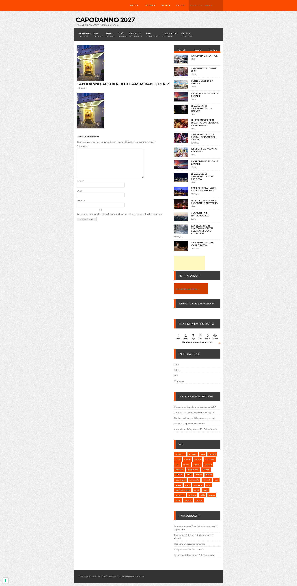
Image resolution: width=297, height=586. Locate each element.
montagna (198, 485)
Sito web (81, 200)
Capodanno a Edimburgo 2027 (200, 214)
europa (199, 475)
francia (209, 475)
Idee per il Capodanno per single (204, 150)
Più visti (182, 49)
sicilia (202, 495)
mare (187, 485)
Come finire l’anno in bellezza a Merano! (203, 189)
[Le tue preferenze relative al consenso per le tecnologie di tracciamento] (5, 581)
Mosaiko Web (103, 576)
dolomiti (205, 469)
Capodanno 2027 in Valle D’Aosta (202, 244)
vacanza (188, 500)
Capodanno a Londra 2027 (204, 69)
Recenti (197, 49)
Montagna (179, 381)
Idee (176, 375)
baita (203, 454)
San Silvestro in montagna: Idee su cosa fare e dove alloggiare (202, 229)
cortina (186, 464)
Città (176, 364)
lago (216, 480)
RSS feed (180, 5)
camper (187, 459)
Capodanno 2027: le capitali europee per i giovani (203, 137)
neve (208, 485)
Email (80, 190)
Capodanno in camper (204, 55)
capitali (198, 459)
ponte (205, 490)
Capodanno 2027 (105, 20)
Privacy (140, 576)
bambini (212, 454)
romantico (180, 495)
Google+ (165, 5)
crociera (197, 464)
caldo (178, 459)
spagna (212, 495)
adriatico (192, 454)
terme (178, 500)
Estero (177, 370)
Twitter (134, 5)
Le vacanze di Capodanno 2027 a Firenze (202, 108)
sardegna (192, 495)
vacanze (199, 500)
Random (213, 49)
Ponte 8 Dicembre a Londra (202, 82)
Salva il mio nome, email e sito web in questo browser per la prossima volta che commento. (120, 214)
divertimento (193, 469)
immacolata (194, 480)
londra (178, 485)
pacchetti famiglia (183, 490)
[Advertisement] (189, 263)
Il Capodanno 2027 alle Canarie (204, 94)
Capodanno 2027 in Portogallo (200, 412)
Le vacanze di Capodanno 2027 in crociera (202, 176)
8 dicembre (180, 454)
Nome (80, 180)
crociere (208, 464)
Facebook (150, 5)
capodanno (209, 459)
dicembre (179, 469)
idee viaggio (180, 480)
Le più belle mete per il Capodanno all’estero (204, 202)
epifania (179, 475)
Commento (83, 146)
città (177, 464)
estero (189, 475)
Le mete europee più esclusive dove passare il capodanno (205, 123)
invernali (206, 480)
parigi (196, 490)
